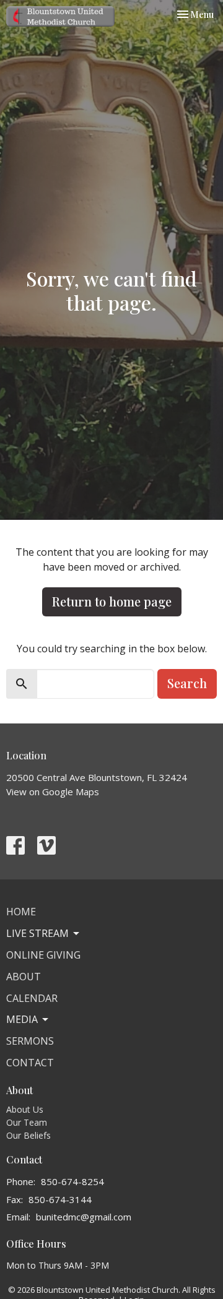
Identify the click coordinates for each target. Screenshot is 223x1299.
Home (21, 911)
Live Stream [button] (37, 933)
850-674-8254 (72, 1181)
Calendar (32, 998)
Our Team (26, 1122)
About (23, 976)
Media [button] (22, 1019)
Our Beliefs (28, 1135)
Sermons (30, 1041)
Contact (30, 1062)
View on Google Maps (52, 791)
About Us (24, 1109)
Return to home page (112, 601)
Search (187, 683)
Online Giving (43, 955)
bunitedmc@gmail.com (83, 1217)
